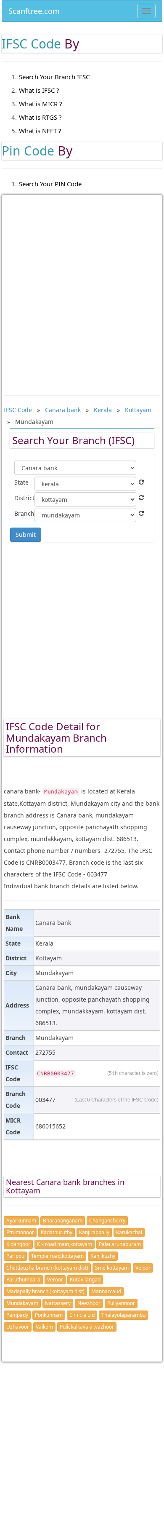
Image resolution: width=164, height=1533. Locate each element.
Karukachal (129, 1232)
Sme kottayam (112, 1267)
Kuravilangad (85, 1279)
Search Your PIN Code (50, 184)
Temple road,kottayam (57, 1256)
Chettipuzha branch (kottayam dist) (47, 1267)
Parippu (15, 1256)
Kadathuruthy (56, 1232)
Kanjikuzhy (102, 1256)
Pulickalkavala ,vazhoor (87, 1326)
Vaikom (44, 1326)
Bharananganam (62, 1220)
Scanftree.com (34, 9)
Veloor (143, 1267)
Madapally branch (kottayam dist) (45, 1291)
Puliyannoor (121, 1303)
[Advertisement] (82, 289)
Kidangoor (18, 1244)
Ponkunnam (49, 1315)
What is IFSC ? (39, 90)
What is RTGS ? (40, 117)
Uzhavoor (17, 1326)
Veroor (55, 1279)
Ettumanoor (20, 1232)
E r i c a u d (82, 1315)
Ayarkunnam (21, 1220)
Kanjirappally (94, 1232)
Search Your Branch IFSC (54, 76)
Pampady (17, 1315)
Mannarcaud (106, 1291)
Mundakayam (22, 1303)
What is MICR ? (40, 103)
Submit (26, 535)
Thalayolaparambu (123, 1315)
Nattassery (58, 1303)
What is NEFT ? (40, 130)
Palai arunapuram (120, 1244)
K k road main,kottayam (64, 1244)
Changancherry (107, 1220)
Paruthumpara (23, 1279)
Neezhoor (89, 1303)
